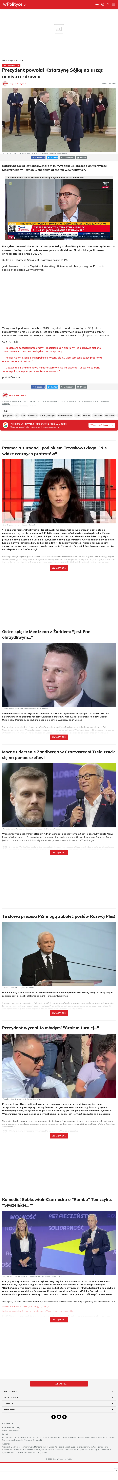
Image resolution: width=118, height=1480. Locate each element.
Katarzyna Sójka (47, 415)
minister (86, 415)
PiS (17, 415)
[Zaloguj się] (108, 4)
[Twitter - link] (64, 1417)
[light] (97, 4)
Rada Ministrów (65, 415)
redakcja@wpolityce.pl (51, 401)
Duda (77, 415)
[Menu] (113, 4)
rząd (23, 415)
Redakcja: (8, 1423)
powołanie (97, 415)
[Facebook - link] (53, 1417)
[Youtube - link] (59, 1417)
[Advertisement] (59, 297)
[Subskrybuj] (102, 4)
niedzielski (110, 415)
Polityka (19, 60)
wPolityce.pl (7, 60)
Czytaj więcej (59, 568)
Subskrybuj (6, 404)
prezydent (8, 415)
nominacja (33, 415)
